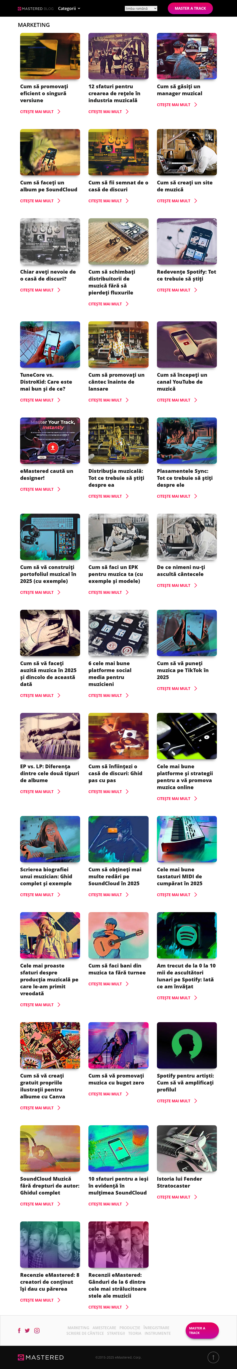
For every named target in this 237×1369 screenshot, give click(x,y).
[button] (69, 8)
